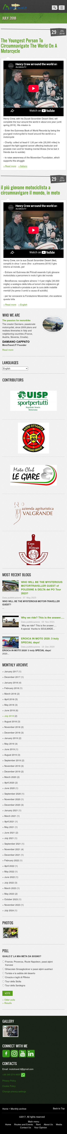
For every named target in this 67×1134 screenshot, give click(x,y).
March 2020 (10, 777)
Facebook (6, 1053)
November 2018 (12, 727)
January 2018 (11, 682)
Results (8, 1003)
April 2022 (9, 865)
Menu (62, 7)
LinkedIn (31, 1053)
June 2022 (9, 877)
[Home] (14, 6)
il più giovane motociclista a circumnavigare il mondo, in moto (30, 190)
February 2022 (11, 860)
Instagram (14, 1053)
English (23, 304)
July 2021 (9, 838)
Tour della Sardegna (15, 985)
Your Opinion (40, 1127)
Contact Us (25, 1127)
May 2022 (9, 871)
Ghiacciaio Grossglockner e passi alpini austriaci (29, 969)
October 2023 (11, 899)
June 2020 (9, 788)
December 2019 (12, 771)
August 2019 (10, 754)
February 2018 (11, 688)
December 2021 (12, 854)
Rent (38, 1124)
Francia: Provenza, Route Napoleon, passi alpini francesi (29, 963)
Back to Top (59, 1108)
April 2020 (9, 782)
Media (59, 1124)
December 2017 (12, 677)
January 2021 (11, 810)
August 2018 (10, 721)
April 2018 (9, 699)
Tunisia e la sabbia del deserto (20, 973)
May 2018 (9, 704)
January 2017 (11, 671)
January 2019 (11, 738)
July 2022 (9, 882)
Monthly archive (18, 1108)
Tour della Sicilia (13, 981)
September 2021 (12, 843)
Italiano (23, 166)
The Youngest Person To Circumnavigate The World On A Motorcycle (29, 45)
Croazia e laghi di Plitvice (17, 977)
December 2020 (12, 804)
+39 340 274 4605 (11, 1074)
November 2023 (12, 904)
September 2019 (12, 760)
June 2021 (9, 832)
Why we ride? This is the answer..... (42, 617)
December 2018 (12, 732)
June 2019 (9, 749)
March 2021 (10, 815)
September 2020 (12, 793)
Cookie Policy (9, 1086)
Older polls (9, 999)
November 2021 (12, 849)
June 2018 (9, 710)
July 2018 (9, 715)
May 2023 (9, 893)
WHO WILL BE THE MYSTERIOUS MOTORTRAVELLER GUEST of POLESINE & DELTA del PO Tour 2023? (41, 587)
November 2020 (12, 799)
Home (5, 1108)
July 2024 (9, 910)
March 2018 (10, 693)
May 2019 (9, 743)
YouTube (22, 1053)
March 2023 (10, 888)
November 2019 (12, 765)
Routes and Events (23, 1124)
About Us (48, 1124)
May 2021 (9, 827)
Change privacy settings (14, 1091)
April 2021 (9, 821)
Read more (10, 166)
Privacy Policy (9, 1080)
